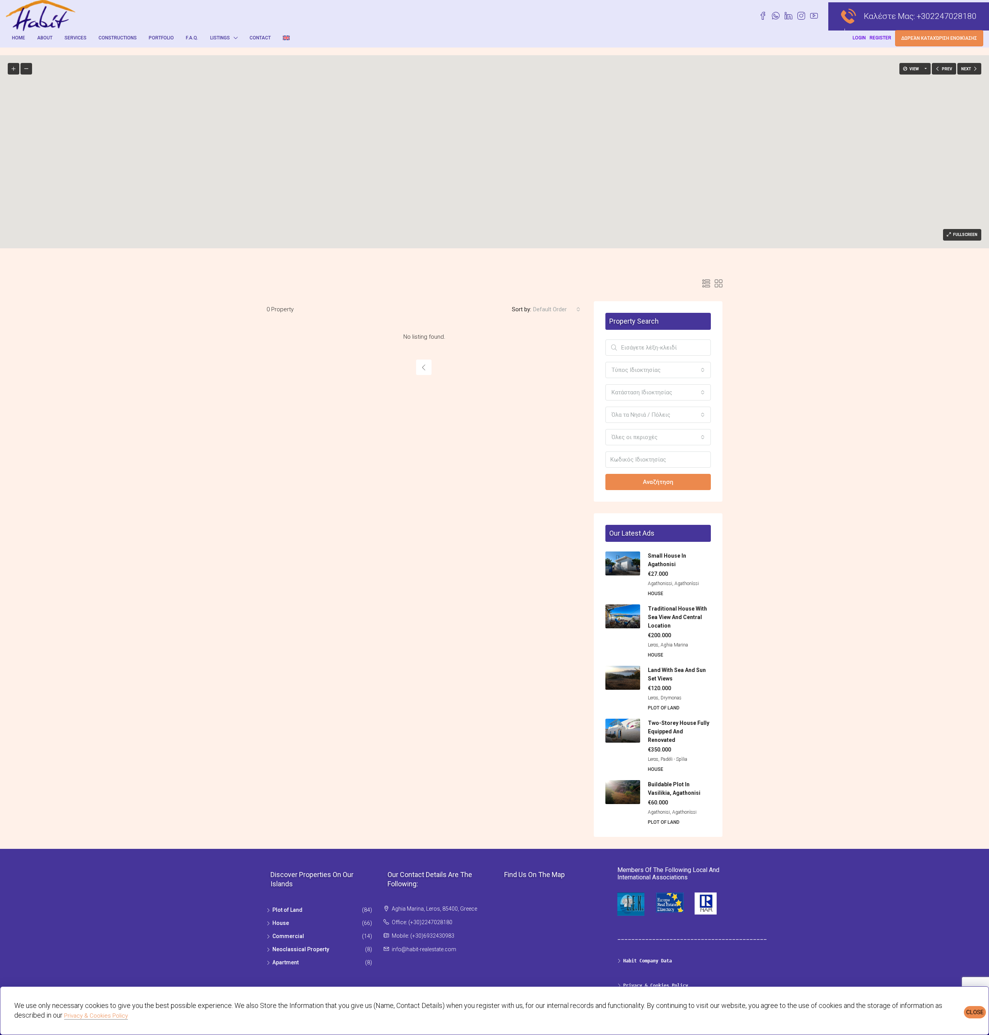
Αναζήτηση (658, 481)
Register (880, 38)
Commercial (288, 936)
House (280, 923)
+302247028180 (947, 16)
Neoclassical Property (300, 949)
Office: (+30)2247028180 (422, 922)
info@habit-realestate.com (424, 949)
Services (76, 38)
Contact (260, 38)
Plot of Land (287, 910)
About (45, 38)
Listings (220, 38)
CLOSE (975, 1012)
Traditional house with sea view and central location (677, 617)
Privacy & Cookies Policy (96, 1015)
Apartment (285, 962)
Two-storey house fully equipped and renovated (678, 731)
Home (18, 38)
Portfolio (161, 38)
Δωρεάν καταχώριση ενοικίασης (939, 38)
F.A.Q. (192, 38)
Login (859, 38)
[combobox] (556, 309)
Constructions (118, 38)
